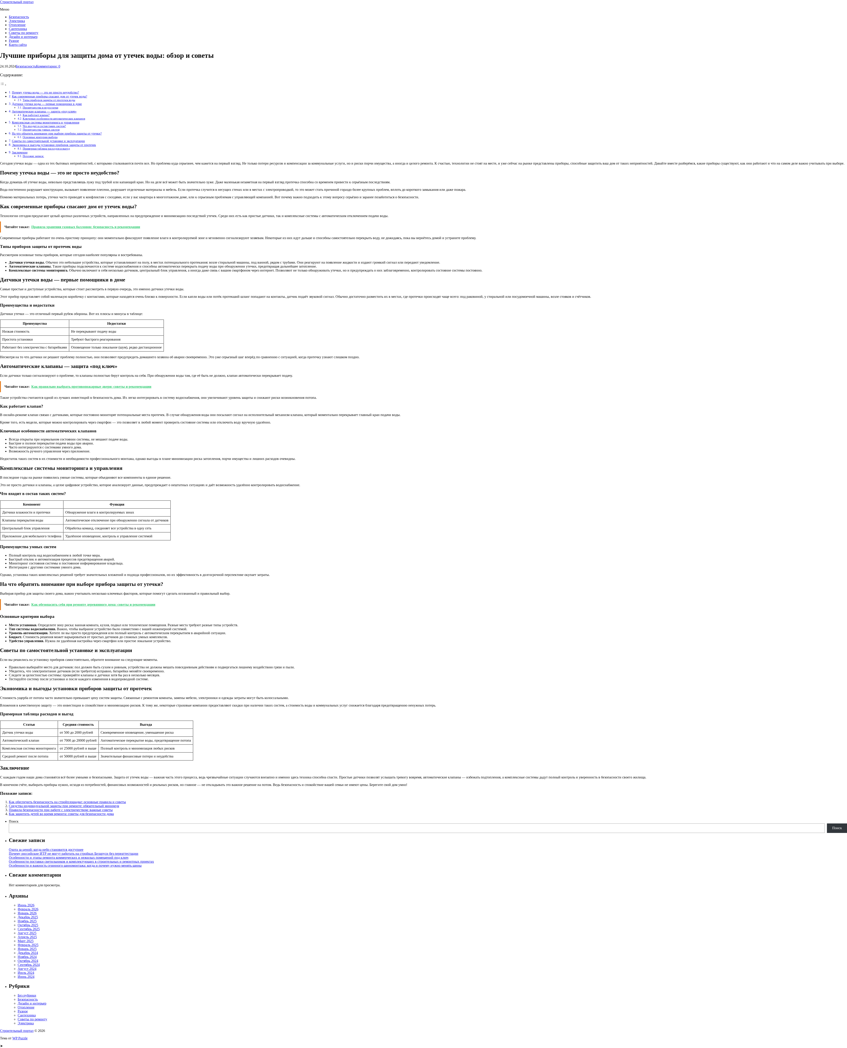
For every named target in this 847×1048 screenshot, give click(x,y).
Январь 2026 (27, 913)
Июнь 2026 (26, 905)
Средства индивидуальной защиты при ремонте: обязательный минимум (64, 806)
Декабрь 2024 (28, 953)
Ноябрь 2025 (27, 921)
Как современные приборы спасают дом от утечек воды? (49, 96)
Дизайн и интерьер (23, 37)
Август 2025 (27, 933)
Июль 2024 (26, 973)
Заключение (20, 152)
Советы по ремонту (23, 33)
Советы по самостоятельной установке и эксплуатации (48, 141)
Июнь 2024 (26, 977)
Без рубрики (27, 995)
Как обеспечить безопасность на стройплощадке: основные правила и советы (67, 802)
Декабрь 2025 (28, 917)
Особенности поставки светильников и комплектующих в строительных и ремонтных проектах (81, 861)
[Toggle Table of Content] (3, 85)
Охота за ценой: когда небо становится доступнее (46, 849)
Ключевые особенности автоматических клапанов (54, 118)
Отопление (17, 25)
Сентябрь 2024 (29, 965)
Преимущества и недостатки (40, 107)
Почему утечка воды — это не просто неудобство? (45, 92)
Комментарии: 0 (48, 66)
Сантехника (18, 29)
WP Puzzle (20, 1038)
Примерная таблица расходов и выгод (46, 148)
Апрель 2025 (27, 937)
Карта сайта (18, 45)
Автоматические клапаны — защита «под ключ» (44, 111)
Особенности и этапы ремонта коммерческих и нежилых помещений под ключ (68, 857)
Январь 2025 (27, 949)
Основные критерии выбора (40, 137)
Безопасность (19, 17)
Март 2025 (26, 941)
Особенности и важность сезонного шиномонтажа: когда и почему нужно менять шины (75, 865)
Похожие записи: (33, 156)
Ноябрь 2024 (27, 957)
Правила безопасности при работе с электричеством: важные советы (61, 810)
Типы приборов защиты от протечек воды (49, 100)
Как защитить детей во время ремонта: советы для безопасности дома (61, 814)
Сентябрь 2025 (29, 929)
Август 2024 (27, 969)
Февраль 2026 (28, 909)
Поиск (14, 821)
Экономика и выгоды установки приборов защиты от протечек (54, 145)
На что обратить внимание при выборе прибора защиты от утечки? (57, 133)
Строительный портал (17, 2)
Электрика (17, 21)
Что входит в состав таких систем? (44, 126)
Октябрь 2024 (28, 961)
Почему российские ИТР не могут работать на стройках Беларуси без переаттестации (73, 853)
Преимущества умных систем (41, 129)
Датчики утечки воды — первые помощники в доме (47, 104)
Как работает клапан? (36, 115)
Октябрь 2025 (28, 925)
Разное (14, 41)
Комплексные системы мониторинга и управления (45, 122)
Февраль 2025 (28, 945)
